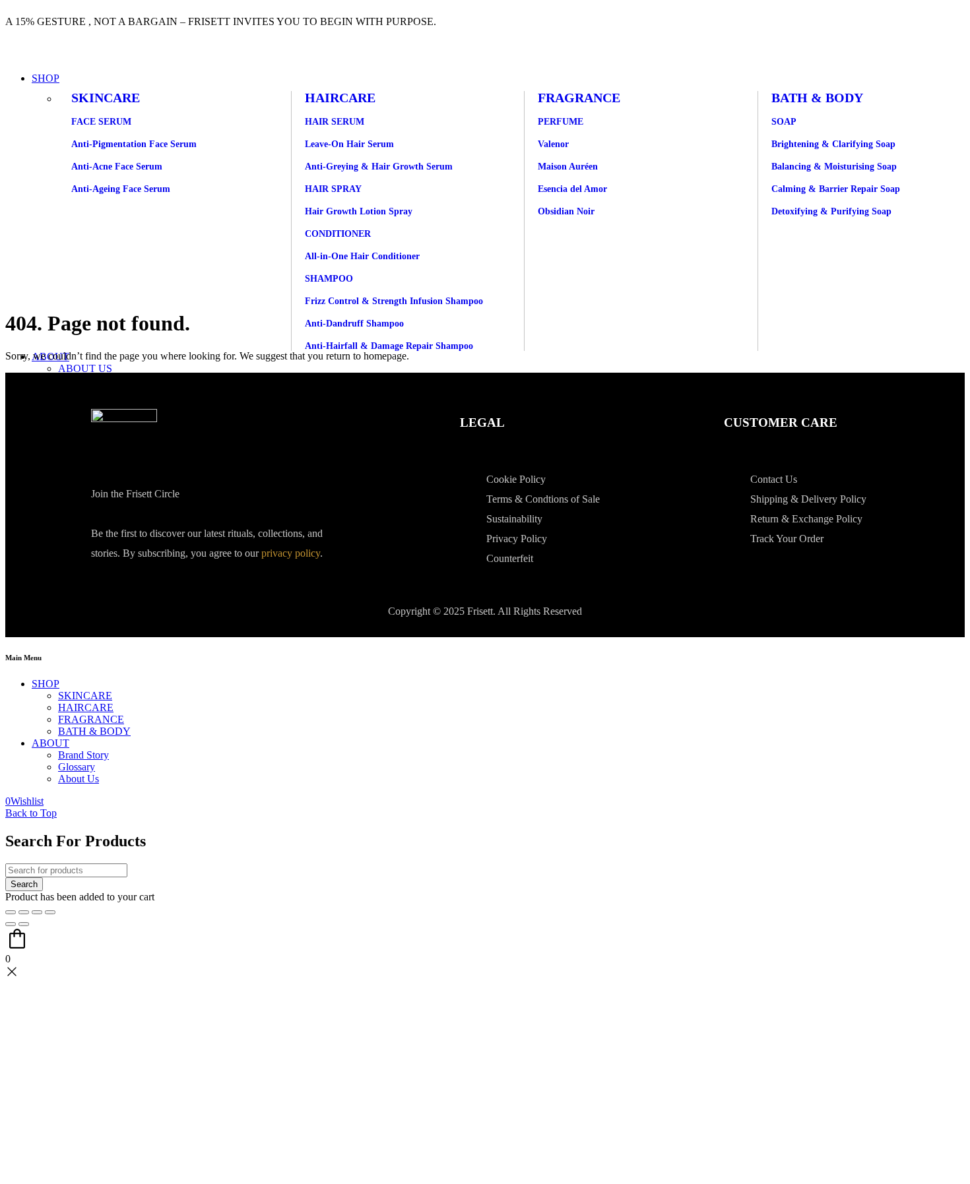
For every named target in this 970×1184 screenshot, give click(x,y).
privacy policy (290, 553)
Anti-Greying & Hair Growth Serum (379, 166)
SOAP (783, 122)
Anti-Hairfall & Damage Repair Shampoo (389, 346)
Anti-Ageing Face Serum (120, 189)
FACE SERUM (101, 122)
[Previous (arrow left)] (10, 924)
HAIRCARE (340, 97)
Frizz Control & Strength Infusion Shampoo (394, 301)
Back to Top (31, 813)
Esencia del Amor (572, 189)
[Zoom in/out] (10, 912)
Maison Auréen (568, 166)
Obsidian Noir (566, 211)
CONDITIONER (338, 234)
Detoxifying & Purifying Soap (831, 211)
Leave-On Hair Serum (349, 144)
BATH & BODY (817, 97)
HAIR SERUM (334, 122)
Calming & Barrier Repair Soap (835, 189)
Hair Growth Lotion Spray (358, 211)
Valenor (553, 144)
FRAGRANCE (579, 97)
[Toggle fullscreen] (23, 912)
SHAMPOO (329, 279)
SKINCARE (105, 97)
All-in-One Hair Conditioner (362, 256)
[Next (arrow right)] (23, 924)
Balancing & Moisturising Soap (834, 166)
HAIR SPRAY (333, 189)
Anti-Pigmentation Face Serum (134, 144)
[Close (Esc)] (50, 912)
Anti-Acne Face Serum (116, 166)
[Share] (37, 912)
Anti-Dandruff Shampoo (354, 323)
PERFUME (560, 122)
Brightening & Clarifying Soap (833, 144)
